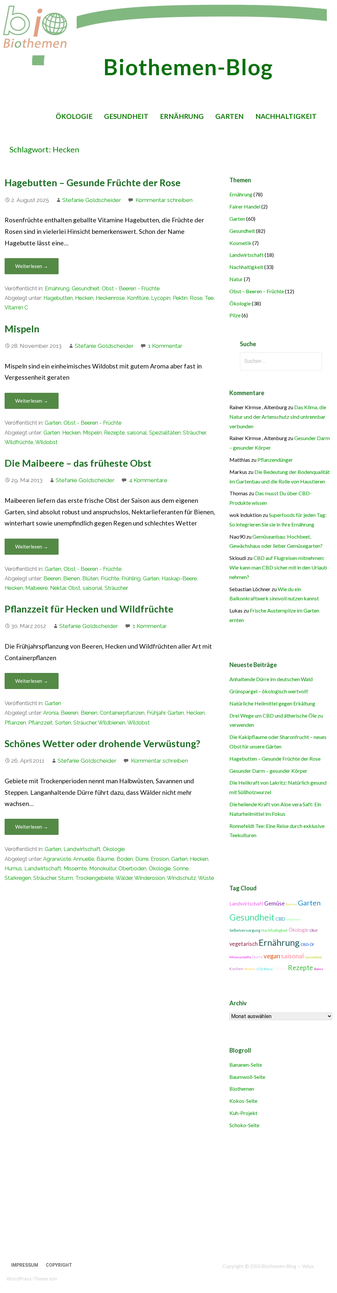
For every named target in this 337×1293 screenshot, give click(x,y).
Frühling (131, 578)
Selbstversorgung (244, 930)
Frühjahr (156, 713)
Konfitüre (138, 298)
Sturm (65, 878)
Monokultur (102, 868)
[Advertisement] (165, 1196)
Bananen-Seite (245, 1064)
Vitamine (293, 919)
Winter (250, 969)
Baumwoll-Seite (247, 1077)
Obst (74, 588)
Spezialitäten (165, 433)
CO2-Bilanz (264, 969)
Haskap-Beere (179, 578)
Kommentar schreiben (164, 200)
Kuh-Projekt (243, 1113)
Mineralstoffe (240, 957)
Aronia (51, 713)
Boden (125, 859)
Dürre (141, 859)
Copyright (59, 1265)
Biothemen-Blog (188, 67)
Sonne (181, 868)
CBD (280, 919)
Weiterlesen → (31, 266)
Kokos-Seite (243, 1101)
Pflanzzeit (40, 723)
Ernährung (182, 116)
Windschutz (181, 878)
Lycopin (160, 298)
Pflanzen (15, 723)
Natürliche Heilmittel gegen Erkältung (272, 703)
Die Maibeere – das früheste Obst (78, 463)
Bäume (105, 859)
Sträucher (194, 433)
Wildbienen (111, 723)
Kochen (236, 969)
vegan (272, 956)
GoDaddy (67, 1279)
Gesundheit (126, 116)
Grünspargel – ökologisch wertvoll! (268, 691)
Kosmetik (240, 243)
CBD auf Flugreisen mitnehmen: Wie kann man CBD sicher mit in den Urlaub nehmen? (278, 567)
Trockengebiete (94, 878)
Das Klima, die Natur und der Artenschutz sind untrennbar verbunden (277, 416)
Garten (229, 116)
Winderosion (149, 878)
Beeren (52, 578)
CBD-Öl (307, 944)
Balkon (280, 968)
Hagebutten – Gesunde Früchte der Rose (93, 182)
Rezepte (114, 433)
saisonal (137, 433)
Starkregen (18, 878)
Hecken (84, 298)
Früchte (110, 578)
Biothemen (241, 1088)
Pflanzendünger (275, 460)
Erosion (160, 859)
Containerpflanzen (122, 713)
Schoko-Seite (244, 1125)
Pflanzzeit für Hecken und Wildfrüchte (89, 608)
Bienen (71, 578)
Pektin (180, 298)
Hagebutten (58, 298)
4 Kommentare (148, 480)
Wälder (124, 878)
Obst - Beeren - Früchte (131, 288)
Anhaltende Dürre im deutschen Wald (271, 679)
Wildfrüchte (19, 442)
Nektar (58, 588)
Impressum (24, 1265)
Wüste (206, 878)
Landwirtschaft (82, 849)
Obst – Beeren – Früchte (256, 291)
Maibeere (36, 588)
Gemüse (274, 903)
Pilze (235, 315)
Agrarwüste (57, 859)
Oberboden (132, 868)
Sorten (63, 723)
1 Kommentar (165, 346)
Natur (236, 279)
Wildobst (46, 442)
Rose (196, 298)
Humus (13, 868)
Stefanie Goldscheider (91, 200)
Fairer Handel (244, 206)
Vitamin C (16, 307)
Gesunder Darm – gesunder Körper (268, 771)
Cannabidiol (313, 957)
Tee (209, 298)
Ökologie (74, 116)
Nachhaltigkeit (286, 116)
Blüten (90, 578)
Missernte (75, 868)
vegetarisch (243, 944)
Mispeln (22, 328)
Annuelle (83, 859)
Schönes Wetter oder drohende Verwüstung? (102, 743)
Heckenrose (110, 298)
